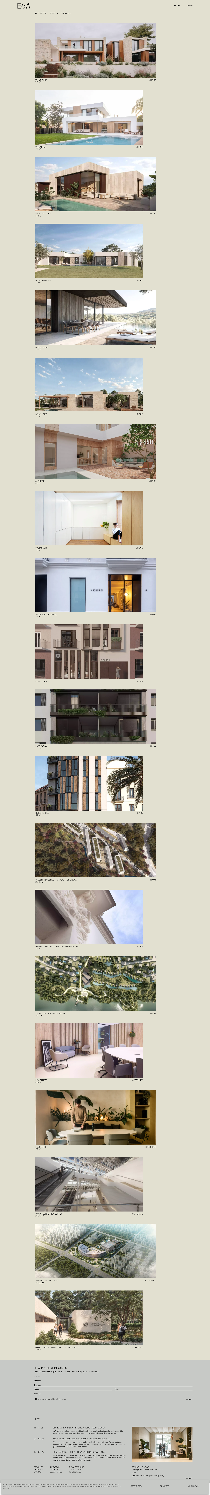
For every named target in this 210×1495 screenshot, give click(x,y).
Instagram (55, 1467)
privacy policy (61, 1399)
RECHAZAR (164, 1486)
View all (66, 13)
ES (175, 5)
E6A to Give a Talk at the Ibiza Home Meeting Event (79, 1428)
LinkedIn (54, 1469)
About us (38, 1469)
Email (134, 1473)
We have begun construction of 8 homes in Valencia (81, 1439)
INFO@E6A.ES (75, 1472)
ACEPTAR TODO (136, 1486)
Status (54, 13)
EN (179, 5)
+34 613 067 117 (75, 1469)
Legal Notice (56, 1472)
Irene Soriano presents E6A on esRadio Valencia (79, 1452)
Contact (38, 1472)
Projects (40, 13)
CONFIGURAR (193, 1486)
